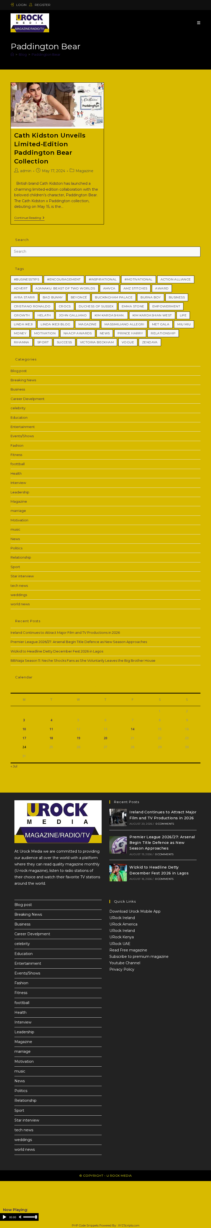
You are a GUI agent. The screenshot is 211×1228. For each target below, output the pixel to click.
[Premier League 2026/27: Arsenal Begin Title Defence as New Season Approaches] (118, 845)
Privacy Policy (121, 969)
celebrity (18, 408)
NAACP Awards (78, 333)
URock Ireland (122, 917)
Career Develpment (28, 399)
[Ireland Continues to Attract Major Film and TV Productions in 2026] (118, 817)
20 (105, 738)
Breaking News (23, 380)
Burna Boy (150, 297)
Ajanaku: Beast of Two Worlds (65, 288)
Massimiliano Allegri (124, 324)
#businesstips (26, 279)
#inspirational (103, 279)
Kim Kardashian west (152, 315)
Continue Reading (29, 218)
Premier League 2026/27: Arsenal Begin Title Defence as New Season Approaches (79, 642)
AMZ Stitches (135, 288)
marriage (18, 511)
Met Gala (160, 324)
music (15, 529)
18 (51, 738)
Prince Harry (130, 333)
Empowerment (166, 306)
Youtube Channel (124, 963)
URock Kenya (121, 937)
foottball (18, 464)
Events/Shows (22, 436)
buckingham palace (114, 297)
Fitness (16, 455)
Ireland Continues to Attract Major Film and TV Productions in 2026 (65, 632)
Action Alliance (176, 279)
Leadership (20, 492)
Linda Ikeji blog (55, 324)
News (15, 539)
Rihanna (21, 342)
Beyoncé (79, 297)
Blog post (19, 371)
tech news (19, 585)
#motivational (138, 279)
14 (132, 729)
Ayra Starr (24, 297)
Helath (44, 315)
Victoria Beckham (97, 342)
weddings (19, 595)
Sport (43, 342)
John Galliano (73, 315)
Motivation (45, 333)
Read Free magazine (128, 950)
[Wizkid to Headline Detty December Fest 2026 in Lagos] (118, 872)
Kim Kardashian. (110, 315)
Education (19, 417)
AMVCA (109, 288)
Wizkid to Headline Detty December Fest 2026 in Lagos (57, 651)
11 (51, 729)
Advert (21, 288)
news (105, 333)
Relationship (163, 333)
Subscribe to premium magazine (139, 956)
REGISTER (42, 5)
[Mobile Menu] (198, 23)
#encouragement (64, 279)
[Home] (12, 54)
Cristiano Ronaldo (32, 306)
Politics (16, 548)
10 (24, 729)
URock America (123, 924)
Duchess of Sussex (96, 306)
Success (64, 342)
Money (20, 333)
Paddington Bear (46, 54)
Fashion (17, 445)
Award (162, 288)
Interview (18, 483)
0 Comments (165, 823)
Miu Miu (184, 324)
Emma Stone (133, 306)
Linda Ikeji (23, 324)
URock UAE (119, 943)
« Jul (14, 766)
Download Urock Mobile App (135, 911)
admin (25, 171)
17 (24, 738)
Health (16, 473)
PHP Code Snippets (85, 1225)
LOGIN (21, 5)
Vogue (128, 342)
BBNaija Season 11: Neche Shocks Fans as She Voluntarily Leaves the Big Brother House (83, 660)
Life (183, 315)
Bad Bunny (53, 297)
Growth (22, 315)
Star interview (22, 576)
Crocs (65, 306)
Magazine (84, 171)
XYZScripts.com (128, 1225)
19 (78, 738)
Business (177, 297)
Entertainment (23, 427)
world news (20, 604)
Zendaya (150, 342)
